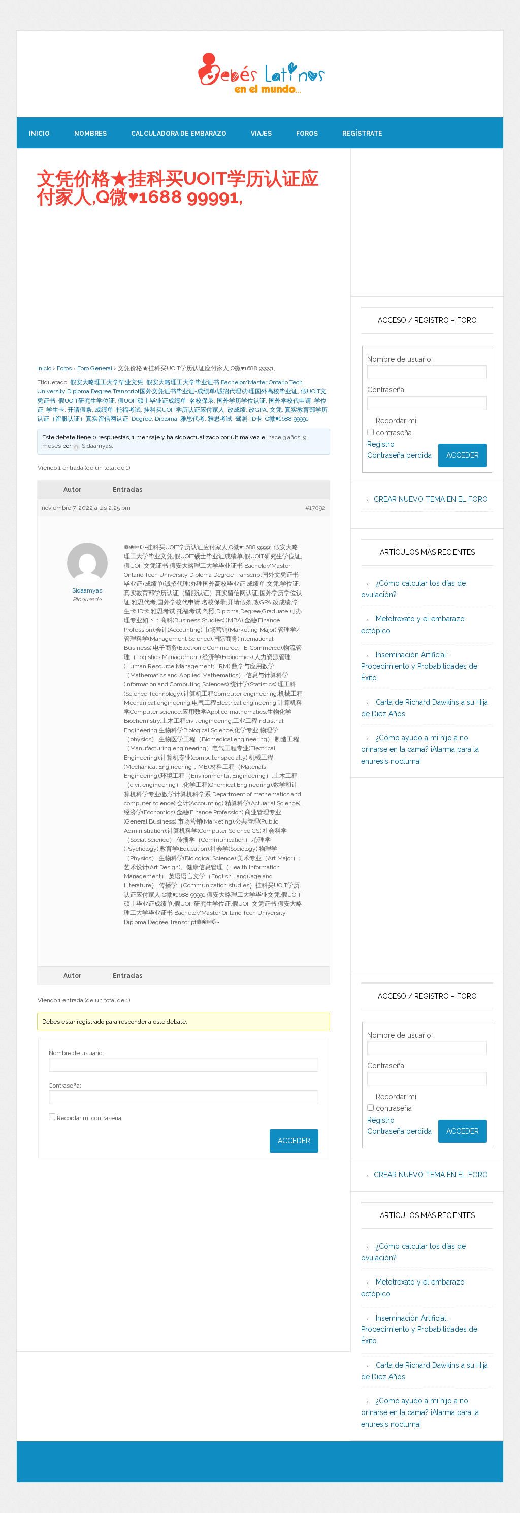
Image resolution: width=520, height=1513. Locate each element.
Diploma (166, 418)
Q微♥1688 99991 (286, 418)
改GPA (258, 409)
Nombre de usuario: (76, 1053)
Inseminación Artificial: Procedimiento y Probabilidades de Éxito (419, 666)
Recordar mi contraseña (89, 1118)
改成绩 (237, 409)
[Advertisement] (183, 285)
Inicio (44, 368)
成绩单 (104, 409)
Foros (64, 368)
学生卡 (55, 409)
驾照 (241, 418)
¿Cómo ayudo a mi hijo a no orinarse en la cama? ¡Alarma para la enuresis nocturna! (420, 749)
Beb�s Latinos (260, 74)
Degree (142, 418)
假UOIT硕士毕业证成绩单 (152, 400)
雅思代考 (192, 418)
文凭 (276, 409)
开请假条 (80, 409)
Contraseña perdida (399, 455)
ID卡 (256, 418)
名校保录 (201, 400)
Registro (381, 444)
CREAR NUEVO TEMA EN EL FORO (431, 499)
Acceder (294, 1141)
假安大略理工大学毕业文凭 (106, 382)
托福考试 (128, 409)
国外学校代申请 (290, 400)
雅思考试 (220, 418)
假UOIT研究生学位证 (86, 400)
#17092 (315, 507)
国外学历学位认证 (241, 400)
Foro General (94, 368)
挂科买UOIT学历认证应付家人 (184, 409)
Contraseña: (65, 1085)
